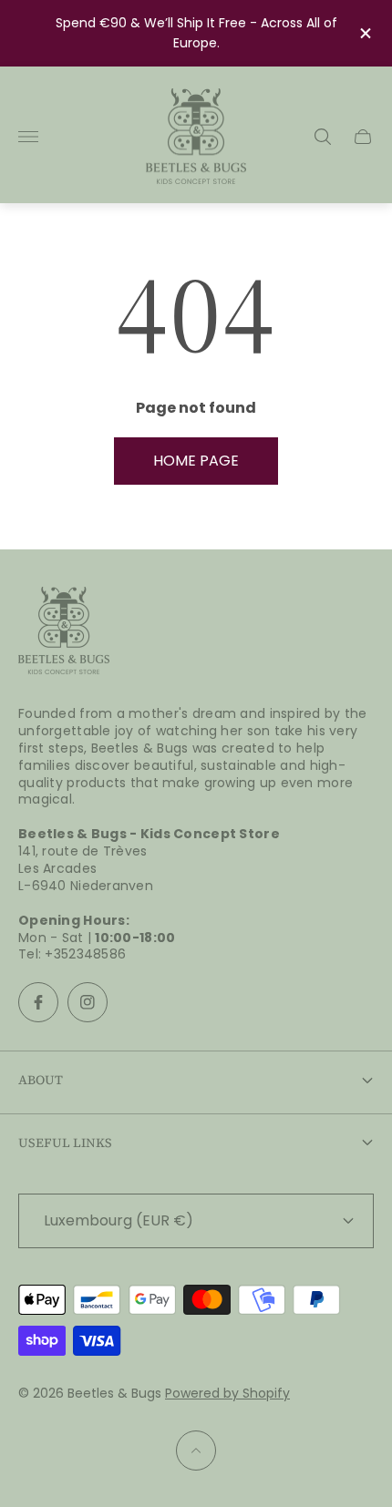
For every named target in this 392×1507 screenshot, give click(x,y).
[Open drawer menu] (28, 137)
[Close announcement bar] (364, 33)
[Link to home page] (63, 632)
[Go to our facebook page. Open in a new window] (38, 1002)
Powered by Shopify (227, 1393)
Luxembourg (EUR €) (118, 1220)
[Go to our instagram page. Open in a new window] (87, 1002)
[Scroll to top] (196, 1450)
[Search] (323, 137)
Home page (196, 460)
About (40, 1080)
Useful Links (65, 1142)
